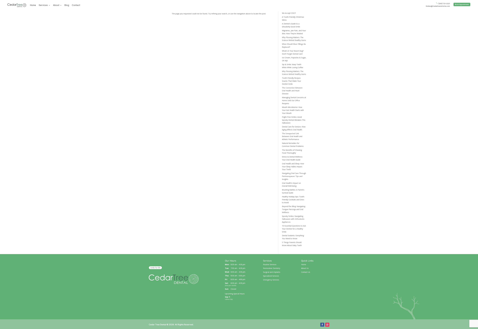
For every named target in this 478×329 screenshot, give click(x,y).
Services (43, 5)
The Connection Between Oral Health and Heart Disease (292, 91)
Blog (66, 5)
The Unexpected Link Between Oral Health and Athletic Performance (292, 136)
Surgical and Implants (271, 272)
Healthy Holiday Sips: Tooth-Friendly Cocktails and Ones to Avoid (293, 199)
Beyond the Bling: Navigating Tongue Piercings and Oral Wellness (293, 209)
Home (33, 5)
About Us (305, 268)
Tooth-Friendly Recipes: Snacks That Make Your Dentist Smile (291, 81)
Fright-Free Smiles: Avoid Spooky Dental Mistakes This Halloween (293, 120)
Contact (76, 5)
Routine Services (269, 264)
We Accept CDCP (289, 13)
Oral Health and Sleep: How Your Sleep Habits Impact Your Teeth (293, 166)
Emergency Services (271, 280)
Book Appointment (462, 4)
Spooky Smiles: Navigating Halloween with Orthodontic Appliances (293, 219)
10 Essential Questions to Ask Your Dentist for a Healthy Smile (294, 229)
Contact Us (305, 272)
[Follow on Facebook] (322, 325)
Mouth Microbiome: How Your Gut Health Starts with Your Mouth (293, 110)
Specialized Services (271, 276)
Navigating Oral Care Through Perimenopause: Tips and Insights (294, 176)
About (56, 5)
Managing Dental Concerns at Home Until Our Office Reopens (294, 100)
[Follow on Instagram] (327, 325)
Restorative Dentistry (271, 268)
